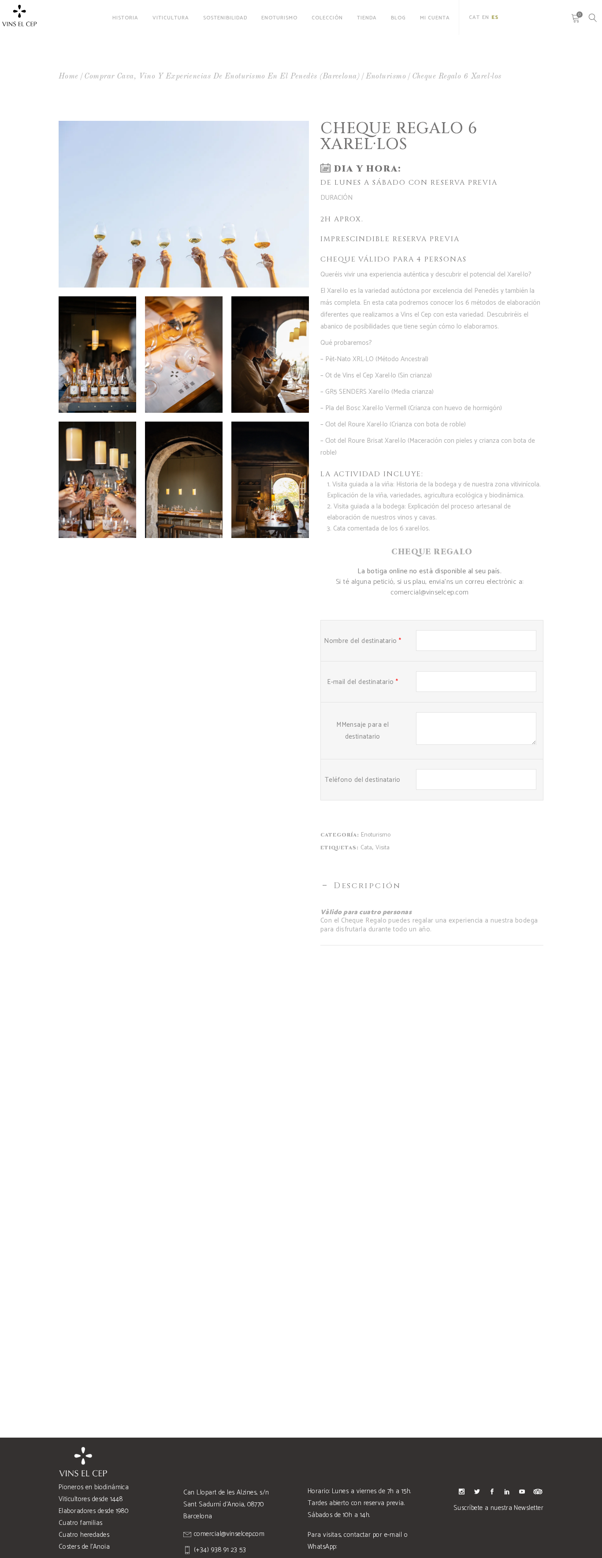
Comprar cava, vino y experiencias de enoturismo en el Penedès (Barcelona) (222, 76)
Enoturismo (386, 76)
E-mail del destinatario (362, 681)
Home (68, 76)
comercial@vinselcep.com (429, 592)
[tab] (431, 886)
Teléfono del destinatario (363, 779)
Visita (382, 848)
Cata (366, 848)
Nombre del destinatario (362, 640)
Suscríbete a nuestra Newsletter (498, 1507)
